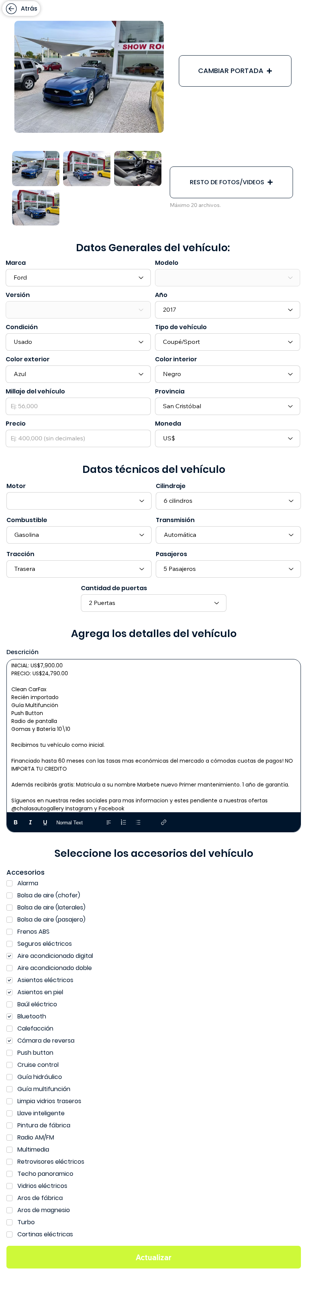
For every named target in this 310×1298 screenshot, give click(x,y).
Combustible (26, 520)
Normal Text (69, 822)
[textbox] (153, 737)
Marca (16, 263)
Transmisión (175, 520)
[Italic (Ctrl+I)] (30, 822)
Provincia (169, 392)
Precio (16, 424)
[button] (235, 71)
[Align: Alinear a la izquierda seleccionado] (108, 822)
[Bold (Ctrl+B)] (15, 822)
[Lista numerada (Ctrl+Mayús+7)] (123, 822)
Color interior (176, 359)
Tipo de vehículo (181, 327)
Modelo (166, 263)
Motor (16, 486)
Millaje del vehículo (35, 392)
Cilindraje (171, 486)
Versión (18, 295)
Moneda (168, 424)
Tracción (20, 554)
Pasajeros (171, 554)
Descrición (22, 652)
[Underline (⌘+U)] (45, 822)
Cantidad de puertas (114, 588)
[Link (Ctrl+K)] (163, 822)
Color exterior (28, 359)
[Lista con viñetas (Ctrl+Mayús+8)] (138, 822)
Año (161, 295)
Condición (22, 327)
